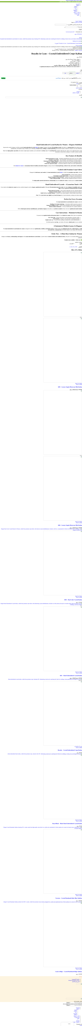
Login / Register (76, 1022)
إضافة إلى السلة (73, 85)
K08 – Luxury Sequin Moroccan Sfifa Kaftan (70, 525)
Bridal (75, 11)
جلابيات (75, 7)
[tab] (77, 91)
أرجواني (77, 73)
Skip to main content (78, 0)
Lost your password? (70, 31)
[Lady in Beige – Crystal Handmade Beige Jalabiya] (42, 901)
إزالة (77, 83)
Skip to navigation (70, 0)
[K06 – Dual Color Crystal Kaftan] (41, 530)
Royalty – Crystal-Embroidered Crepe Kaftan (70, 750)
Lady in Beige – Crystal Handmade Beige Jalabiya (68, 971)
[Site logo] (74, 20)
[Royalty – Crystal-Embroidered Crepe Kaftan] (45, 679)
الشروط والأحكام (75, 981)
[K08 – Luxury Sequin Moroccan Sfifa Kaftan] (63, 454)
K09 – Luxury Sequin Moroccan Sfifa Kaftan (70, 387)
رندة (76, 8)
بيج (65, 73)
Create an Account (78, 22)
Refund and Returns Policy (73, 980)
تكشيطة (75, 10)
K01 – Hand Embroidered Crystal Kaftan (71, 675)
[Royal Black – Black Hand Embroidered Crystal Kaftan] (44, 753)
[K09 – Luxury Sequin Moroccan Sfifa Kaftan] (63, 316)
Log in (80, 29)
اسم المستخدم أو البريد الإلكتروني (74, 24)
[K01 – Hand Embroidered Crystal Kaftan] (41, 604)
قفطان (75, 6)
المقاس (80, 82)
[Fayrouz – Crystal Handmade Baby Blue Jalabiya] (41, 828)
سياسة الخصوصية (75, 979)
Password (79, 27)
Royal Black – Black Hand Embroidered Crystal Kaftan (67, 823)
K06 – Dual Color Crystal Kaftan (73, 599)
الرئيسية (80, 50)
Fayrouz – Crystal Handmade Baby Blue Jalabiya (69, 898)
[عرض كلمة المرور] (64, 27)
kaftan (36, 147)
